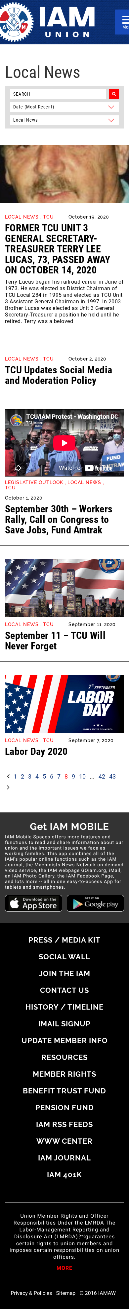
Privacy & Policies (31, 1293)
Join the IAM (64, 973)
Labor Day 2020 (36, 751)
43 (112, 776)
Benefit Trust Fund (64, 1091)
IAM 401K (64, 1174)
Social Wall (64, 956)
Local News (22, 217)
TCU (48, 217)
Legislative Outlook (34, 482)
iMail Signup (64, 1023)
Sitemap (66, 1293)
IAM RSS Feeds (64, 1124)
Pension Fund (64, 1107)
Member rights (64, 1074)
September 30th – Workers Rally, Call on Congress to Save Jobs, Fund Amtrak (58, 519)
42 (102, 776)
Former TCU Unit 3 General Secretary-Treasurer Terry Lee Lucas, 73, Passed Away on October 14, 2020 (57, 249)
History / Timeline (64, 1007)
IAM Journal (64, 1158)
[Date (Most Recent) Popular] (64, 107)
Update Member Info (65, 1040)
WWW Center (64, 1141)
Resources (64, 1057)
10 (82, 776)
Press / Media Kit (64, 940)
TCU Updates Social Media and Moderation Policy (58, 375)
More (64, 1268)
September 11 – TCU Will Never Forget (55, 641)
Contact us (64, 990)
